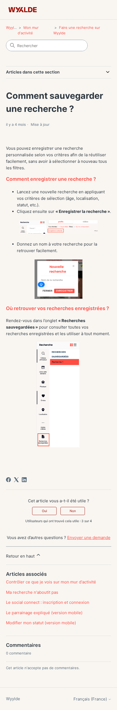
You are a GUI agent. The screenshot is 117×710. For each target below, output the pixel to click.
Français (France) (90, 699)
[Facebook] (8, 479)
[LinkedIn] (24, 479)
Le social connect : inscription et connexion (47, 602)
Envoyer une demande (88, 537)
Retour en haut (21, 556)
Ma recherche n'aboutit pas (32, 592)
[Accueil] (22, 10)
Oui (44, 511)
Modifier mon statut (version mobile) (41, 622)
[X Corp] (16, 479)
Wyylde (12, 27)
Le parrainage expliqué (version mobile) (44, 612)
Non (73, 511)
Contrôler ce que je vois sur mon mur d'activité (51, 581)
